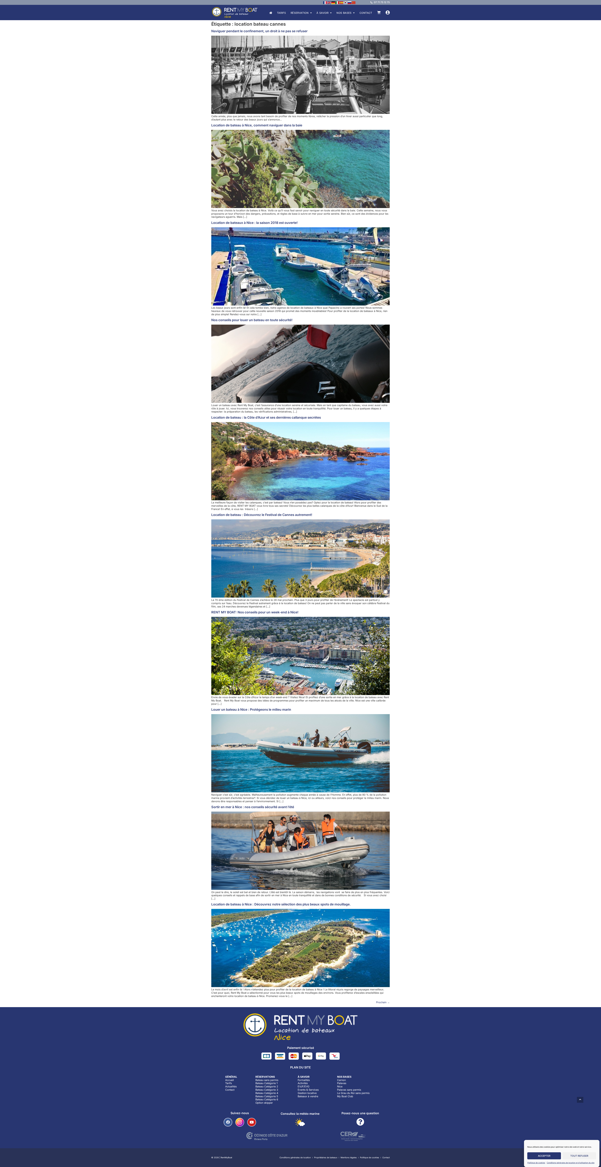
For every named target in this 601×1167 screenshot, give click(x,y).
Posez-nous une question (360, 1113)
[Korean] (346, 2)
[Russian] (350, 2)
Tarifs (281, 12)
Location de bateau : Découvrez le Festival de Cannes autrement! (261, 515)
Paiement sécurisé (300, 1048)
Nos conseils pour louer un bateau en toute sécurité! (252, 320)
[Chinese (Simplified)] (354, 2)
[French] (325, 2)
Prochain (383, 1002)
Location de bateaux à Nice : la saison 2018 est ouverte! (254, 223)
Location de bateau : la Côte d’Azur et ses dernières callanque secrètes (266, 417)
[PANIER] (378, 12)
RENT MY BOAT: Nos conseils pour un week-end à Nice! (254, 612)
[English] (329, 2)
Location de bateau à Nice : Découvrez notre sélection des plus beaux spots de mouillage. (281, 904)
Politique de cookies (536, 1163)
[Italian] (337, 2)
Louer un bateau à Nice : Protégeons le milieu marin (251, 709)
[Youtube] (251, 1122)
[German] (333, 2)
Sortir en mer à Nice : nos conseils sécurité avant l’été (252, 807)
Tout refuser (579, 1155)
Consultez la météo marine (300, 1114)
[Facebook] (228, 1122)
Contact (366, 12)
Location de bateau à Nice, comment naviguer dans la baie (256, 125)
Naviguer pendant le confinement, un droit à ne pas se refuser (259, 31)
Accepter (544, 1155)
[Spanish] (341, 2)
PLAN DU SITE (300, 1067)
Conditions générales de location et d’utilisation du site (570, 1163)
